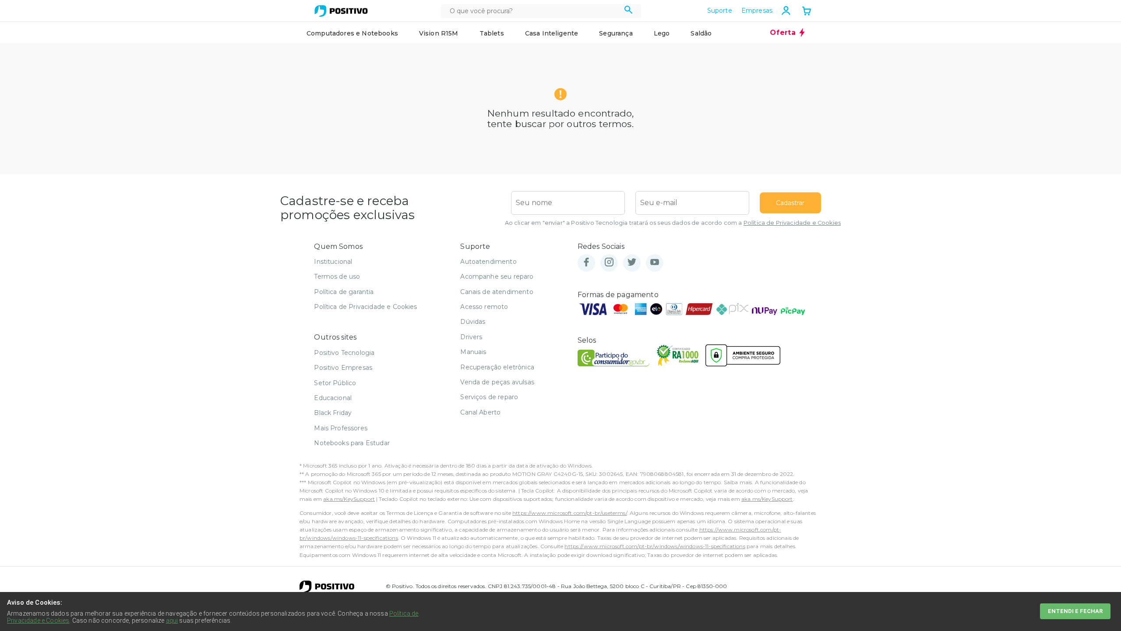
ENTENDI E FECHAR (1075, 611)
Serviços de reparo (489, 397)
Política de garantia (344, 292)
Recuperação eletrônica (497, 367)
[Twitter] (631, 263)
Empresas (756, 10)
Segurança (615, 33)
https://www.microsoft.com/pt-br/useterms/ (569, 513)
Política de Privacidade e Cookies (792, 223)
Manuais (473, 352)
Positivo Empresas (343, 368)
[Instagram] (609, 263)
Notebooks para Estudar (352, 443)
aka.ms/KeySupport (349, 499)
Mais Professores (340, 428)
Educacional (333, 398)
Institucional (333, 262)
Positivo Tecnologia (344, 353)
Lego (662, 33)
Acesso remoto (484, 307)
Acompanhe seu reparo (496, 276)
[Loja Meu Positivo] (341, 11)
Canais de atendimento (496, 292)
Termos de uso (337, 276)
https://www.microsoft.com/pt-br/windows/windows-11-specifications (654, 546)
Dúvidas (472, 322)
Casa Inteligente (551, 33)
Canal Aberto (480, 412)
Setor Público (335, 383)
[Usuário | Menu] (786, 10)
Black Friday (333, 413)
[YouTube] (654, 263)
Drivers (471, 337)
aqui (172, 620)
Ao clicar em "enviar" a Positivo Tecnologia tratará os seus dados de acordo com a (673, 223)
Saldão (701, 33)
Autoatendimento (488, 262)
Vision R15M (438, 33)
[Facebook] (586, 263)
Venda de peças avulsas (497, 382)
